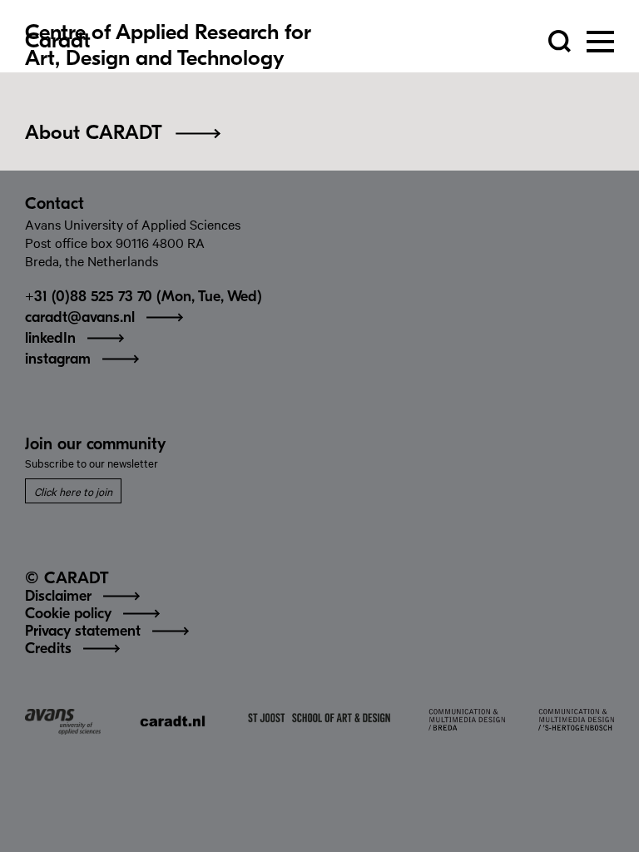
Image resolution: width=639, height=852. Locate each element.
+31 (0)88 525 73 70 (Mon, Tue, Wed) (143, 297)
